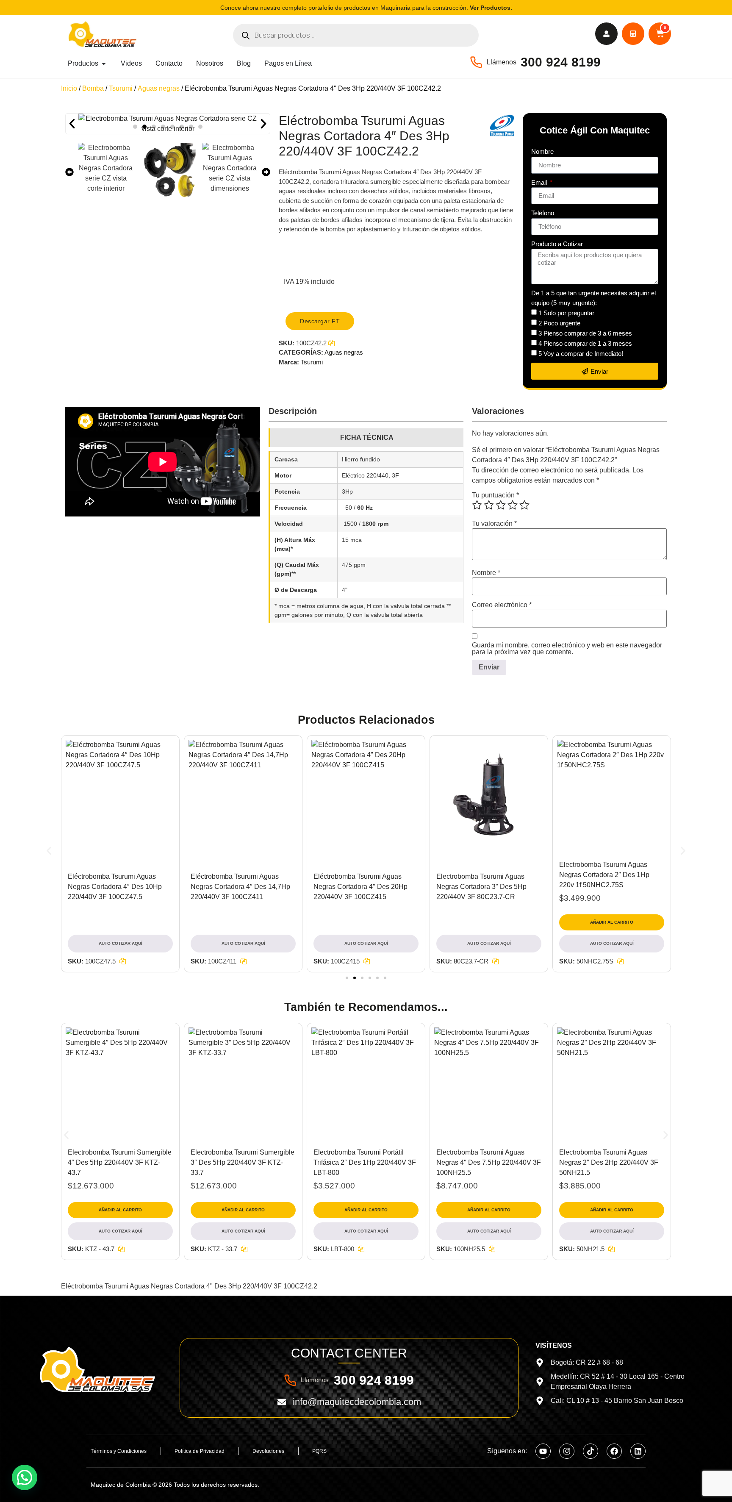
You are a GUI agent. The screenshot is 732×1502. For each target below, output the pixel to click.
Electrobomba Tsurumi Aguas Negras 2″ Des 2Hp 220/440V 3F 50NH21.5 (608, 1162)
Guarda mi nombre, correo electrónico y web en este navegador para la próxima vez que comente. (567, 648)
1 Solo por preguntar (566, 313)
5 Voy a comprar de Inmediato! (580, 353)
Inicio (69, 88)
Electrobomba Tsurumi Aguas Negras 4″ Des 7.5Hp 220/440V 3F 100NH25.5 (488, 1162)
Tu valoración (494, 523)
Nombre (542, 151)
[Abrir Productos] (103, 63)
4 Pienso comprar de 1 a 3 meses (585, 343)
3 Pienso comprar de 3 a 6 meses (585, 333)
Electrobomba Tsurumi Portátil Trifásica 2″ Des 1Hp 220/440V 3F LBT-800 (364, 1162)
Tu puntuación (495, 495)
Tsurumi (121, 88)
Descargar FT (320, 321)
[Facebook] (614, 1451)
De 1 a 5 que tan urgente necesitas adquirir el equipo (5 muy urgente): (593, 297)
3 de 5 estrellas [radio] (501, 505)
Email (540, 182)
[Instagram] (566, 1451)
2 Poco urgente (559, 323)
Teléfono (542, 213)
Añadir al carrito (611, 922)
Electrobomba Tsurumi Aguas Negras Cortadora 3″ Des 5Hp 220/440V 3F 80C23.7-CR (481, 886)
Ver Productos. (491, 7)
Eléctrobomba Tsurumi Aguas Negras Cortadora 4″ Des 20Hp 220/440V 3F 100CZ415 (360, 886)
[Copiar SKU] (122, 961)
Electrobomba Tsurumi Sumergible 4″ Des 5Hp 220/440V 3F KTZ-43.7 (120, 1162)
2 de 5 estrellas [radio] (489, 505)
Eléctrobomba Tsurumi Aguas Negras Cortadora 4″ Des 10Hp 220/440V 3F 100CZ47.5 (115, 886)
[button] (135, 127)
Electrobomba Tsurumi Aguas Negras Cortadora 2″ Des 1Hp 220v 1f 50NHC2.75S (604, 874)
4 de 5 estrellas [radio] (512, 505)
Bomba (93, 88)
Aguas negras (159, 88)
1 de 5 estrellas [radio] (477, 505)
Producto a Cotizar (557, 243)
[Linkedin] (638, 1451)
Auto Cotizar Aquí (120, 943)
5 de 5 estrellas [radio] (524, 505)
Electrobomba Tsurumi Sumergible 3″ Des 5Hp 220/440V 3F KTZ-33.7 (242, 1162)
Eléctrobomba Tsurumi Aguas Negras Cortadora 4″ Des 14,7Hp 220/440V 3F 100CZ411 (240, 886)
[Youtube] (543, 1451)
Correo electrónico (502, 605)
